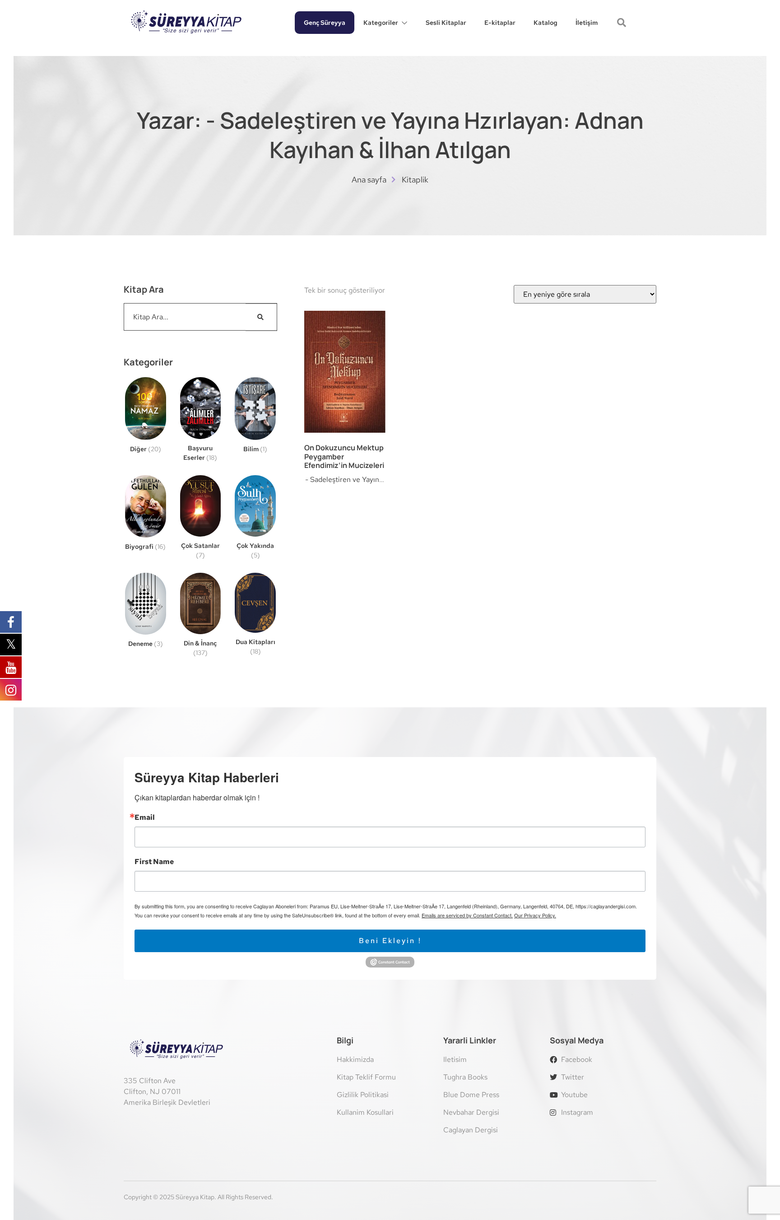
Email (145, 817)
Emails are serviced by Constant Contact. (467, 915)
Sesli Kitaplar (446, 23)
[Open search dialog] (622, 23)
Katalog (545, 23)
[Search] (261, 317)
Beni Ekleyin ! (390, 940)
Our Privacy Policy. (535, 915)
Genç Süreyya (324, 23)
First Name (154, 861)
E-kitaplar (499, 23)
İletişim (587, 23)
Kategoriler (380, 23)
